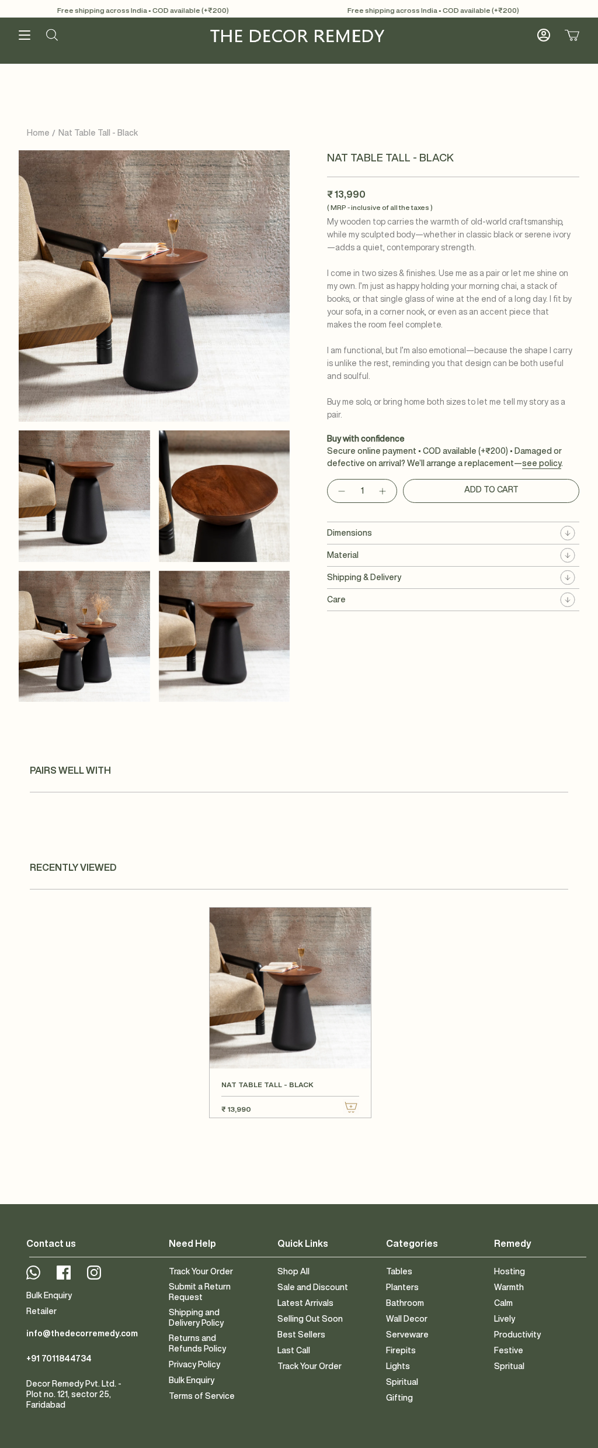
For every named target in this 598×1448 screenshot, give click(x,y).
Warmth (509, 1287)
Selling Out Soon (310, 1319)
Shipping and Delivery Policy (196, 1317)
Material (343, 555)
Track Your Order (201, 1271)
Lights (398, 1366)
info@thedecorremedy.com (82, 1333)
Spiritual (402, 1382)
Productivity (517, 1334)
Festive (508, 1350)
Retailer (41, 1311)
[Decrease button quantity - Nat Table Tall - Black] (341, 491)
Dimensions (349, 533)
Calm (503, 1303)
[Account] (544, 35)
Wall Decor (406, 1319)
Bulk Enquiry (49, 1295)
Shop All (293, 1271)
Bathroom (405, 1303)
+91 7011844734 (59, 1358)
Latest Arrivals (305, 1303)
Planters (402, 1287)
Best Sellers (301, 1334)
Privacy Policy (194, 1364)
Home (38, 133)
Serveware (407, 1334)
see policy (541, 463)
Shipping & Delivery (364, 577)
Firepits (401, 1350)
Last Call (293, 1350)
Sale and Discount (312, 1287)
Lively (504, 1319)
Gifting (399, 1398)
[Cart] (572, 35)
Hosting (509, 1271)
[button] (52, 35)
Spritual (509, 1366)
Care (336, 599)
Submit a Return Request (200, 1291)
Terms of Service (202, 1396)
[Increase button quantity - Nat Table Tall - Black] (383, 491)
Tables (399, 1271)
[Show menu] (24, 35)
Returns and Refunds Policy (197, 1343)
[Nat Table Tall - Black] (290, 988)
